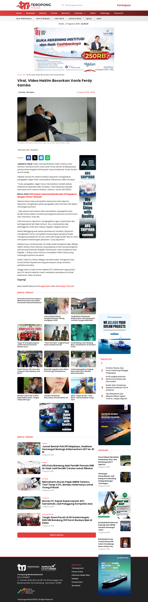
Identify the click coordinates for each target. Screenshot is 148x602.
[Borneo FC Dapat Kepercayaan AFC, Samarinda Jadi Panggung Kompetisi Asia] (28, 502)
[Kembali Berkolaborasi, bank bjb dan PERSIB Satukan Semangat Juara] (125, 526)
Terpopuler (106, 359)
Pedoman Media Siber (81, 575)
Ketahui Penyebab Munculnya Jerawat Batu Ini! (56, 397)
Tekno (93, 13)
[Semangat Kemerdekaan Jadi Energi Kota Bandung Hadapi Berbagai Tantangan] (125, 477)
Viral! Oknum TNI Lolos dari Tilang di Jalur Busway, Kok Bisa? (28, 371)
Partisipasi (124, 5)
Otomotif (118, 13)
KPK (24, 75)
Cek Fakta (59, 18)
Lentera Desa (75, 18)
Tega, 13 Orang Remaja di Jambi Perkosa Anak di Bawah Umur (28, 345)
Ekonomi (66, 13)
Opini (99, 18)
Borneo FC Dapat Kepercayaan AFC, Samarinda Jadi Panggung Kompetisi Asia (67, 502)
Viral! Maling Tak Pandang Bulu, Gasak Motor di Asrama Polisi (83, 345)
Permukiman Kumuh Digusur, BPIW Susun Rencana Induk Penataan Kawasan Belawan (29, 300)
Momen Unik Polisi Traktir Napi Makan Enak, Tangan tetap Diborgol (28, 398)
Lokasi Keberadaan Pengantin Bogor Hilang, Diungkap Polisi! (54, 318)
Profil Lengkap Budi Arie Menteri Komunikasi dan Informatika (116, 379)
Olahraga (104, 13)
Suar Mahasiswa (24, 18)
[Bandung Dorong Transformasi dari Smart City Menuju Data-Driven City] (125, 542)
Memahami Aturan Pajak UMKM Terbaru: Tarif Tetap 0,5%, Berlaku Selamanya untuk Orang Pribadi (67, 484)
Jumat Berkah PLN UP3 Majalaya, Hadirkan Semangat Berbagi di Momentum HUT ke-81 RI (68, 449)
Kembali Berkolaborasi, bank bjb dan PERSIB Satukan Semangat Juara (108, 526)
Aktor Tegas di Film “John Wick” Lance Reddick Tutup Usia (82, 398)
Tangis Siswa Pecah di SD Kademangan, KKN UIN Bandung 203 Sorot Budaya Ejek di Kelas (67, 520)
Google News (45, 286)
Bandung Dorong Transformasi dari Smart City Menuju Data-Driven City (106, 543)
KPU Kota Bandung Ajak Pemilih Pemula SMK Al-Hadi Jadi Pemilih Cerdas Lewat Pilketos (68, 467)
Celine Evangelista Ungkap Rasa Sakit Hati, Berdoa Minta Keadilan (82, 371)
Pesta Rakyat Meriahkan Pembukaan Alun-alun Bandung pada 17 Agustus (108, 461)
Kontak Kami (77, 582)
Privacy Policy (77, 571)
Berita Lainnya (56, 535)
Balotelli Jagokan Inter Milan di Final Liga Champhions (56, 370)
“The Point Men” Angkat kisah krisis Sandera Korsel (56, 344)
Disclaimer (76, 585)
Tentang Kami (77, 568)
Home (19, 13)
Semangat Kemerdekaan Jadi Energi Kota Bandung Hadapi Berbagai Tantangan (107, 478)
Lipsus (89, 18)
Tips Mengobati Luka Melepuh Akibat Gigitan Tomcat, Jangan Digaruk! (116, 396)
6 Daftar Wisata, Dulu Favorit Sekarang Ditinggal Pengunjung (117, 370)
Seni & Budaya (43, 18)
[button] (28, 157)
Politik (54, 13)
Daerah (42, 13)
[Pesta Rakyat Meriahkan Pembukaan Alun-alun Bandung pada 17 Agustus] (125, 460)
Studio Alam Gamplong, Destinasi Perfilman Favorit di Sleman (117, 387)
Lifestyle (78, 13)
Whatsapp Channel (65, 286)
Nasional (30, 13)
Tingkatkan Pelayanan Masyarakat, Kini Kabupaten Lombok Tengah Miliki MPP (83, 318)
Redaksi (75, 578)
